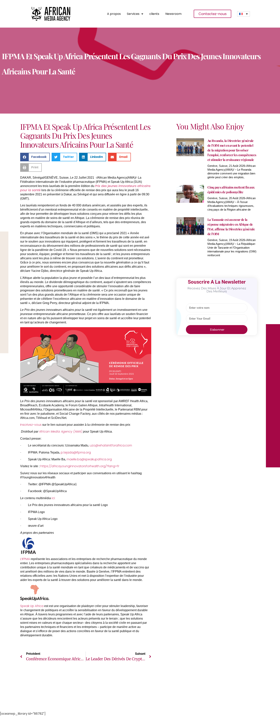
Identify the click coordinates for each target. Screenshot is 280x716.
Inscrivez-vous (31, 424)
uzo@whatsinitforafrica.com (111, 445)
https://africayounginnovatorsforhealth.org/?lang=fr (79, 466)
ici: (53, 498)
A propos (114, 14)
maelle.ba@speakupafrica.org (89, 459)
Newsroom (173, 14)
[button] (35, 157)
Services (133, 14)
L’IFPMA (25, 559)
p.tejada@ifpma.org (76, 452)
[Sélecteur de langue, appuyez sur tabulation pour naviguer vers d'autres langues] (243, 14)
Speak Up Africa (31, 606)
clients (154, 14)
